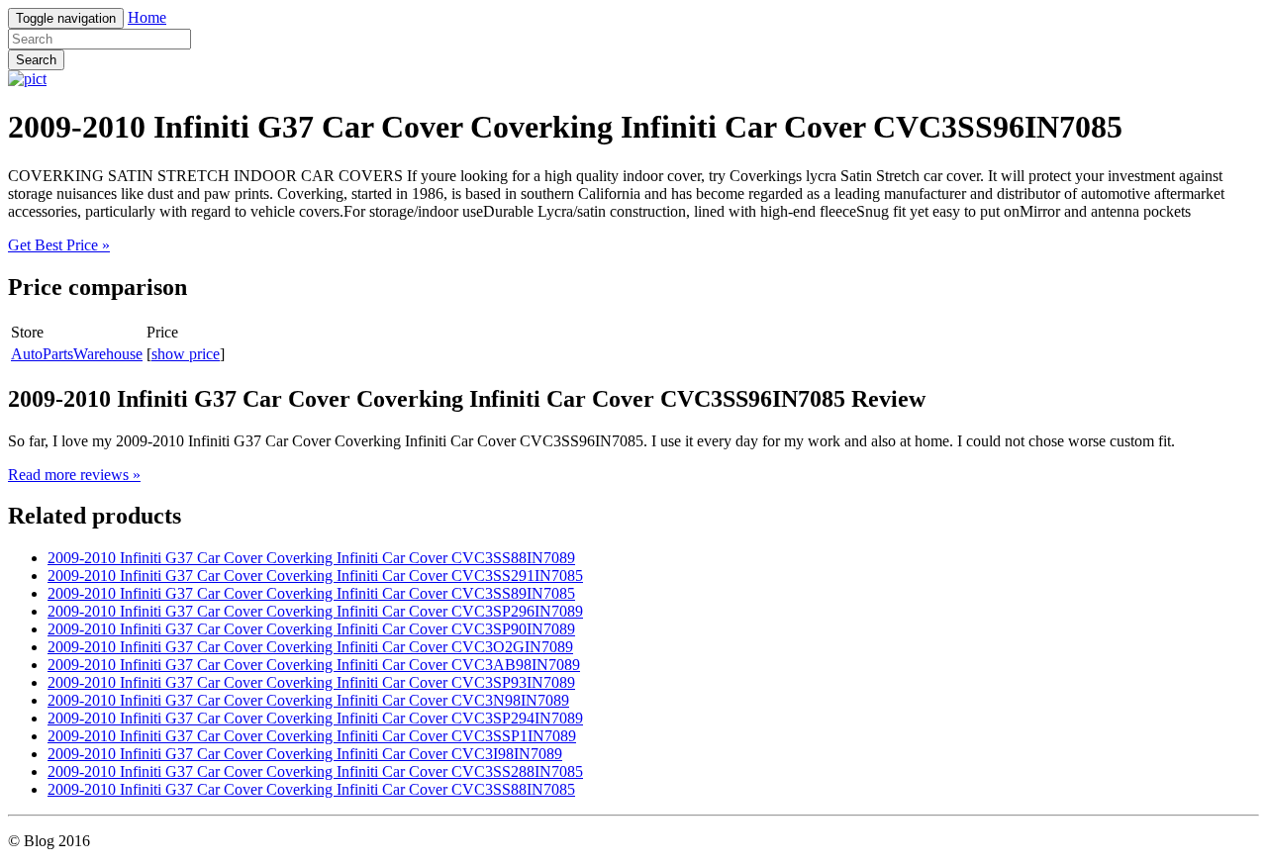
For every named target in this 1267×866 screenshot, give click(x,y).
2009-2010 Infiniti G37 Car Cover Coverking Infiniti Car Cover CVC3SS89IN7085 (311, 593)
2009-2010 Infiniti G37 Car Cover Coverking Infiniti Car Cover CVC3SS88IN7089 (311, 557)
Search (36, 59)
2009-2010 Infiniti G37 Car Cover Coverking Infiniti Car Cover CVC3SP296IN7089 (315, 611)
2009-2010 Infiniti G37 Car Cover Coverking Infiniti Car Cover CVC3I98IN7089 (305, 753)
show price (185, 353)
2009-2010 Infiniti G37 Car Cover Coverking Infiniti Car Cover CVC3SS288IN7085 (315, 771)
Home (147, 17)
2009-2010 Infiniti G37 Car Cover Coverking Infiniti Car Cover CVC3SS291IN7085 (315, 575)
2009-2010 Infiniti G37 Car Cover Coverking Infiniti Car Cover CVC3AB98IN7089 (314, 664)
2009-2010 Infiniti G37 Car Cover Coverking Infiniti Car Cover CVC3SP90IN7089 (311, 629)
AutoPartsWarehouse (77, 353)
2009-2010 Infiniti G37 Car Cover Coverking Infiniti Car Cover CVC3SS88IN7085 (311, 789)
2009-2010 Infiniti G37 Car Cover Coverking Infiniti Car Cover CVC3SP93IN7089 (311, 682)
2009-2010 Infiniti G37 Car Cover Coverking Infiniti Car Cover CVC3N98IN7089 (308, 700)
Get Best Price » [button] (59, 245)
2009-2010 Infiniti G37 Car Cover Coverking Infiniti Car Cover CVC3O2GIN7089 (310, 646)
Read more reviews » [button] (74, 474)
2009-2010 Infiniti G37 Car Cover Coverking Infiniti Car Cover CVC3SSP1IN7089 (312, 735)
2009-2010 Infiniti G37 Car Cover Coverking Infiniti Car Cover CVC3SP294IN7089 (315, 718)
